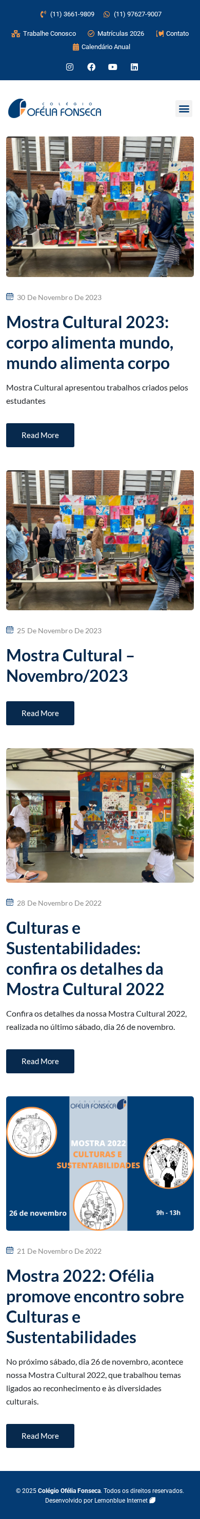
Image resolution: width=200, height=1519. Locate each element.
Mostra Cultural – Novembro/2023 (70, 665)
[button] (183, 108)
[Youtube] (113, 67)
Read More (40, 435)
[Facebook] (91, 67)
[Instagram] (70, 67)
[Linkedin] (134, 67)
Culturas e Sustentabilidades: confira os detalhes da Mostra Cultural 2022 (85, 958)
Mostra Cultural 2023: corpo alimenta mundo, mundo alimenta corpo (89, 342)
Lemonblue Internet (121, 1500)
